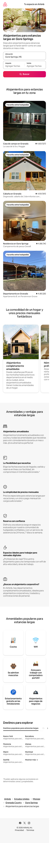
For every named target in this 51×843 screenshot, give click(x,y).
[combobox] (24, 57)
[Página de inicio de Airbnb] (5, 4)
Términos (30, 830)
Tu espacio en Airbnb (34, 4)
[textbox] (13, 66)
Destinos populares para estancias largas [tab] (20, 728)
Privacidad (19, 830)
